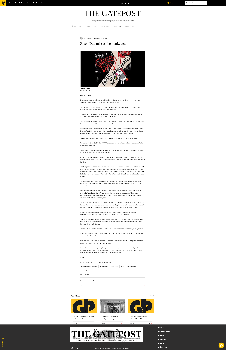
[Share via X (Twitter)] (85, 280)
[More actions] (144, 38)
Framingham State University (89, 266)
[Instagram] (122, 4)
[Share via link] (93, 280)
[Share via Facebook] (80, 280)
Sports (95, 26)
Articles (162, 339)
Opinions (88, 26)
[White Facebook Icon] (75, 348)
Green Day (84, 270)
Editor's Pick (164, 332)
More (133, 26)
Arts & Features (105, 26)
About (161, 335)
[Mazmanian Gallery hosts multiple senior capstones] (112, 306)
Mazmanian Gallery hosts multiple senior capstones (110, 317)
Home (161, 328)
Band (122, 266)
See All (152, 295)
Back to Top (3, 342)
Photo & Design (117, 26)
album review (114, 266)
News (80, 26)
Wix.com (127, 348)
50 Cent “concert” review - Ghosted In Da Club (139, 317)
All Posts (73, 26)
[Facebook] (125, 4)
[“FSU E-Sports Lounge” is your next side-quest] (84, 306)
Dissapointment (131, 266)
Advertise (162, 347)
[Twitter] (128, 4)
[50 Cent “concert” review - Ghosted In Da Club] (141, 306)
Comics (127, 26)
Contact (162, 343)
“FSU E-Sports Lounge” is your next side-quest (83, 317)
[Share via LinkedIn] (89, 280)
